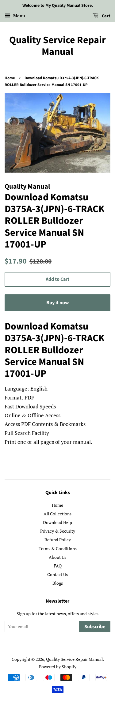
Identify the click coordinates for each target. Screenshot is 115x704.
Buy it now (57, 302)
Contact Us (57, 574)
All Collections (57, 514)
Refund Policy (57, 539)
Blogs (57, 583)
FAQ (58, 566)
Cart (105, 16)
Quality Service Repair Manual (57, 46)
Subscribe (94, 626)
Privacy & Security (57, 531)
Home (10, 78)
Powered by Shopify (57, 666)
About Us (57, 557)
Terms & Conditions (58, 548)
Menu (18, 15)
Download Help (57, 522)
